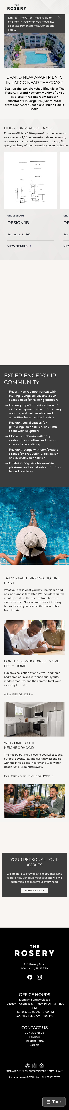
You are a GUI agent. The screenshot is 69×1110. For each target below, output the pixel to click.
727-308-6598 (34, 1032)
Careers (34, 1045)
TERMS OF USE (46, 1071)
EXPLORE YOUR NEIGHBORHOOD (27, 776)
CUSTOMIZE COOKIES (16, 1071)
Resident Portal (34, 1041)
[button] (63, 7)
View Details (17, 246)
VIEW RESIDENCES (17, 694)
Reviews (34, 1037)
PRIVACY (33, 1071)
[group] (30, 202)
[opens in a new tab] (29, 978)
